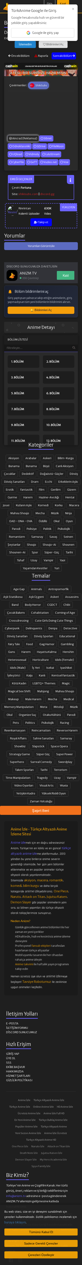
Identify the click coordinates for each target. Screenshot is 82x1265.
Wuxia (64, 785)
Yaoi (62, 560)
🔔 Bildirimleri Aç (41, 310)
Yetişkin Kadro (25, 793)
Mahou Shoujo (19, 513)
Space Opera (59, 746)
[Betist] (41, 73)
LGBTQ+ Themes (44, 683)
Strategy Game (19, 754)
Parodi (16, 528)
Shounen (68, 544)
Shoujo (31, 544)
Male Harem (33, 699)
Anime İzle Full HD (54, 1113)
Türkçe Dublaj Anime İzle (53, 1119)
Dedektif (28, 473)
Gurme (12, 497)
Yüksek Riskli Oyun (54, 793)
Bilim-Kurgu (66, 458)
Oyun (69, 521)
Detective (70, 628)
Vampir (48, 560)
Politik (47, 528)
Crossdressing (19, 620)
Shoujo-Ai (49, 544)
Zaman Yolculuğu (41, 801)
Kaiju (29, 675)
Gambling (67, 644)
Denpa (53, 628)
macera (42, 880)
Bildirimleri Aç (54, 44)
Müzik (55, 513)
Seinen (68, 536)
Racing (64, 722)
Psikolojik (64, 528)
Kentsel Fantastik (63, 675)
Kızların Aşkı (24, 505)
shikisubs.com (28, 194)
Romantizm (17, 536)
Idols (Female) (64, 659)
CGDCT (52, 604)
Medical (68, 699)
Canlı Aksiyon (64, 466)
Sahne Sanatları (43, 738)
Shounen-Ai (17, 552)
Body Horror (33, 604)
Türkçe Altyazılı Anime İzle (48, 1100)
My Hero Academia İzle (53, 1159)
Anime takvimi (24, 964)
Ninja (68, 513)
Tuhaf (20, 560)
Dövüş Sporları (43, 636)
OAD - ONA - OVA (20, 521)
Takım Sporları (24, 770)
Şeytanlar (14, 544)
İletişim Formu (17, 1028)
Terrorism (60, 770)
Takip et (42, 222)
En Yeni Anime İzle (25, 1119)
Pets (16, 722)
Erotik (10, 489)
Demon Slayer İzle (26, 1159)
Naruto (16, 897)
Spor (35, 552)
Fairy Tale (14, 644)
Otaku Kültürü (52, 714)
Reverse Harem (67, 730)
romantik (56, 880)
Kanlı (42, 675)
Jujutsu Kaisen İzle (51, 1153)
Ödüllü (43, 521)
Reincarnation (41, 730)
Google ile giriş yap (45, 33)
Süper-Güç (51, 552)
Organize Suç (27, 714)
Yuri (56, 568)
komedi (16, 886)
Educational (67, 636)
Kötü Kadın (19, 683)
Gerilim (56, 489)
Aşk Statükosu (13, 596)
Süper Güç (43, 754)
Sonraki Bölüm (62, 56)
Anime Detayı (41, 327)
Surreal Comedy (41, 762)
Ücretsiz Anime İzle (29, 1113)
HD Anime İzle (65, 1106)
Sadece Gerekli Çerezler (41, 1243)
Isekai (50, 667)
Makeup (13, 699)
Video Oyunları (23, 785)
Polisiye (32, 528)
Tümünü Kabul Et (41, 1232)
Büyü (46, 466)
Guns (11, 652)
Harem (28, 497)
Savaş (53, 536)
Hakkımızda (15, 1071)
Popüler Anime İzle (26, 1126)
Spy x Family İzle (41, 1166)
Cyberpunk (12, 628)
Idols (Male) (18, 667)
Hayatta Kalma (46, 652)
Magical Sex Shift (19, 691)
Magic (66, 683)
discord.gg (47, 194)
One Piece (61, 891)
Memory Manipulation (19, 707)
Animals (36, 589)
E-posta (12, 1023)
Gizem (71, 489)
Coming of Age (65, 612)
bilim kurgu (31, 886)
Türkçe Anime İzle (19, 1106)
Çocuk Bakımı (16, 612)
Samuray (37, 536)
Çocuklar (10, 473)
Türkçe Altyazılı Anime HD (41, 1139)
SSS (8, 1062)
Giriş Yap (12, 1054)
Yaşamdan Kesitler (35, 568)
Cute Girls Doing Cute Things (54, 620)
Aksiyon (13, 458)
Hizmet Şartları (18, 1076)
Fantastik (26, 489)
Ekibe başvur (15, 1067)
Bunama (14, 466)
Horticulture (41, 659)
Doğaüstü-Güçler (51, 473)
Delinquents (34, 628)
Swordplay (65, 762)
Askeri (47, 458)
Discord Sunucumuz (21, 1032)
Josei (6, 505)
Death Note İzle (29, 1153)
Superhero (17, 762)
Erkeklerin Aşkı (68, 481)
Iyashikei (66, 667)
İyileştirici (13, 675)
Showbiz (20, 746)
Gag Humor (46, 644)
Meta (43, 707)
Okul (56, 521)
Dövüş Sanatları (14, 481)
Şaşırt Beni (40, 810)
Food (29, 644)
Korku (59, 505)
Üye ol (10, 1058)
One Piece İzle (20, 1146)
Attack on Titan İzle (58, 1146)
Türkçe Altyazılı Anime (54, 1126)
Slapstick (38, 746)
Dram (34, 481)
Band (15, 604)
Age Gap (19, 589)
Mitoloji (59, 707)
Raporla (43, 56)
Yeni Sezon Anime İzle (28, 1133)
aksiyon (29, 880)
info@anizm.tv (16, 1196)
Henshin (68, 652)
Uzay (34, 560)
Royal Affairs (18, 738)
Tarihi (69, 552)
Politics (30, 722)
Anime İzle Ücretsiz (55, 1133)
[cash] (41, 66)
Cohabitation (40, 612)
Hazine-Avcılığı (49, 497)
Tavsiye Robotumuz (36, 982)
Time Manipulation (17, 777)
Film (41, 489)
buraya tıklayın (15, 1222)
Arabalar (31, 458)
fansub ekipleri (41, 945)
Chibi (66, 604)
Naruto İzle (37, 1146)
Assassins (72, 596)
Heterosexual (17, 659)
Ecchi (48, 481)
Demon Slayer (21, 902)
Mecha (40, 513)
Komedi (43, 505)
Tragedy (42, 777)
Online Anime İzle (43, 1106)
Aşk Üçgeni (36, 596)
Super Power (64, 754)
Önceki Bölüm (20, 56)
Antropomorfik (58, 589)
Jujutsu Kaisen (57, 897)
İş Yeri (36, 667)
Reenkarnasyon (14, 730)
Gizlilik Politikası (19, 1080)
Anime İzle (24, 1100)
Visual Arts (47, 785)
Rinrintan (25, 208)
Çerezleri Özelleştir (41, 1255)
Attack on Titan (33, 897)
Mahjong (43, 691)
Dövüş (74, 473)
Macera (74, 505)
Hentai (69, 497)
